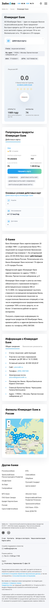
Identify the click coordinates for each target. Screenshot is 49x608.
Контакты (10, 538)
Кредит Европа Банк (10, 501)
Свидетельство (7, 585)
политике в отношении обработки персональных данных (21, 574)
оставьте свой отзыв (24, 85)
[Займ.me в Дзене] (3, 532)
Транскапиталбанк (32, 504)
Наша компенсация (38, 538)
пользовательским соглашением (24, 576)
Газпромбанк (7, 488)
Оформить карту (24, 171)
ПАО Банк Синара (9, 497)
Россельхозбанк (8, 471)
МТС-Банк (6, 494)
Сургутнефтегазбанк (10, 509)
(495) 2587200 (23, 371)
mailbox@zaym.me (10, 548)
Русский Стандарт (32, 482)
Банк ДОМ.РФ (31, 511)
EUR (27, 3)
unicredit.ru (18, 367)
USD (19, 3)
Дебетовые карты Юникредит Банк (19, 195)
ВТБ (27, 471)
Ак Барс (5, 484)
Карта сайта (6, 540)
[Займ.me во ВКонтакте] (8, 532)
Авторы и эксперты (23, 538)
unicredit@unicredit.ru (17, 377)
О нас (4, 538)
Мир (9, 148)
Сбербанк (29, 478)
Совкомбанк (30, 475)
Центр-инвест (30, 486)
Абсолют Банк (31, 494)
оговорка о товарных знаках (11, 583)
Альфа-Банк (6, 481)
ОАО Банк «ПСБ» (32, 507)
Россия (4, 505)
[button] (41, 3)
